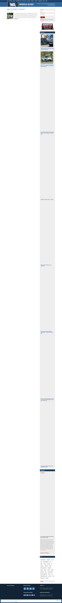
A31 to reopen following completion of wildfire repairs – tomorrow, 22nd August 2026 (47, 332)
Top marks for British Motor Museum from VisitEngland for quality (47, 466)
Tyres (52, 559)
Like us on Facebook (10, 585)
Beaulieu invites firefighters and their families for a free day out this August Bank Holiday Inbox (47, 133)
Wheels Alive (20, 4)
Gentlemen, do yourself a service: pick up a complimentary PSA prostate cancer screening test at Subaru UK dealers (47, 48)
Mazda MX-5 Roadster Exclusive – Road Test (47, 199)
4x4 (41, 561)
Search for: (42, 9)
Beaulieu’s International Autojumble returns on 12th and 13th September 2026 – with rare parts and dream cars (47, 399)
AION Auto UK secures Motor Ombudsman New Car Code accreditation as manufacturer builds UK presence (47, 65)
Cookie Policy (16, 601)
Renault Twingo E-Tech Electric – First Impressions (46, 265)
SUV (50, 561)
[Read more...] (16, 18)
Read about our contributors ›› (45, 552)
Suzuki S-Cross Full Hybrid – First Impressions (16, 9)
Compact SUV (48, 559)
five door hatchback (45, 561)
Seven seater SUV (43, 559)
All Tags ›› (42, 581)
